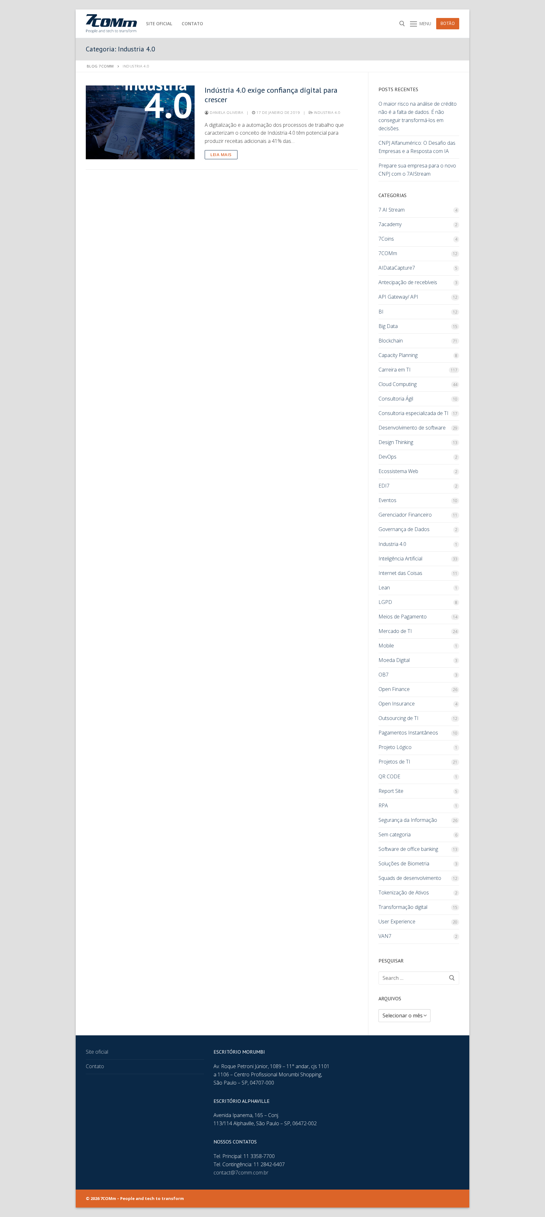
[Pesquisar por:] (418, 978)
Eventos (387, 500)
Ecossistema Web (398, 471)
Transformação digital (402, 907)
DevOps (387, 456)
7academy (389, 224)
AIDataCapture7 (396, 267)
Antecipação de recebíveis (407, 282)
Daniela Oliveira (226, 112)
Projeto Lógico (395, 747)
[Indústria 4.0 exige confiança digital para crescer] (140, 122)
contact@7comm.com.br (241, 1172)
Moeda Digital (394, 660)
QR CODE (389, 776)
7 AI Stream (391, 209)
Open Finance (394, 689)
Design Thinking (395, 442)
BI (381, 311)
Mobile (386, 645)
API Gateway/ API (398, 296)
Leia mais (221, 154)
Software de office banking (408, 848)
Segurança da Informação (407, 819)
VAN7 (384, 936)
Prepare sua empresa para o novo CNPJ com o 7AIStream (417, 169)
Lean (384, 587)
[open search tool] (402, 23)
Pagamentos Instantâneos (408, 732)
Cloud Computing (397, 384)
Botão (448, 23)
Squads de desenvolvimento (409, 878)
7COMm (387, 253)
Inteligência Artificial (400, 558)
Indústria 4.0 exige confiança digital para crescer (271, 94)
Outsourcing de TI (398, 718)
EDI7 (384, 485)
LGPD (385, 602)
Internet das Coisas (400, 573)
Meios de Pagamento (402, 616)
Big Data (388, 326)
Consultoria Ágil (395, 398)
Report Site (390, 790)
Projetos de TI (394, 761)
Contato (95, 1066)
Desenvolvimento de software (412, 427)
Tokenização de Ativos (403, 892)
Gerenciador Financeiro (405, 514)
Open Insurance (396, 703)
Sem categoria (394, 834)
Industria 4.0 (326, 112)
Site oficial (97, 1051)
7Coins (386, 238)
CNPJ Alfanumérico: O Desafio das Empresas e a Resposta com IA (416, 147)
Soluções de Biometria (403, 863)
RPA (383, 805)
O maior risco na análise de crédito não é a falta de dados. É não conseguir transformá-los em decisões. (417, 116)
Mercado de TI (395, 631)
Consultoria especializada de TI (413, 413)
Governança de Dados (404, 529)
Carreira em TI (394, 369)
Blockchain (390, 340)
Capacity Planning (398, 355)
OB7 (383, 674)
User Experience (396, 921)
